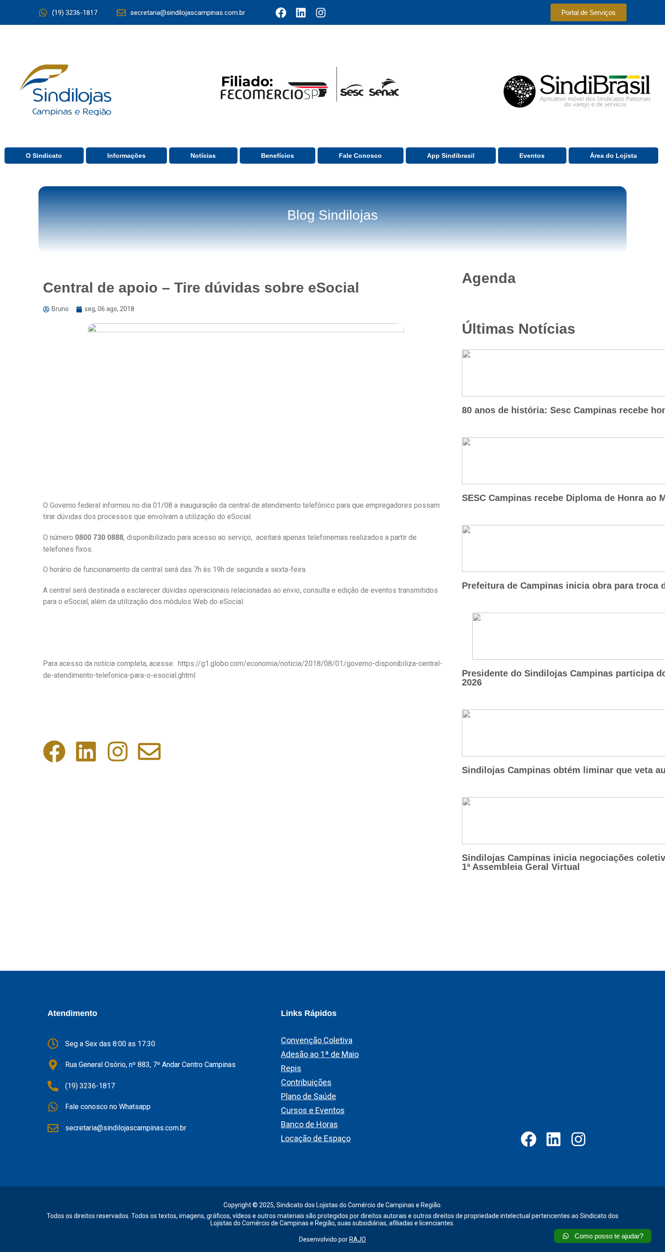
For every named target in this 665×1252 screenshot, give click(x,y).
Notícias (203, 155)
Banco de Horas (309, 1124)
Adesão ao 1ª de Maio (320, 1054)
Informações (126, 155)
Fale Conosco (360, 155)
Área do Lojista (613, 155)
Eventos (532, 155)
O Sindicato (44, 155)
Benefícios (277, 155)
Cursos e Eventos (313, 1110)
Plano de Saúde (308, 1096)
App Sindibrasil (451, 155)
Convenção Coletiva (316, 1040)
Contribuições (306, 1082)
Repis (291, 1068)
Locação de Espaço (316, 1138)
